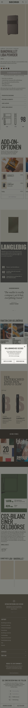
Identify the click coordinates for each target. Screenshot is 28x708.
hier (18, 356)
